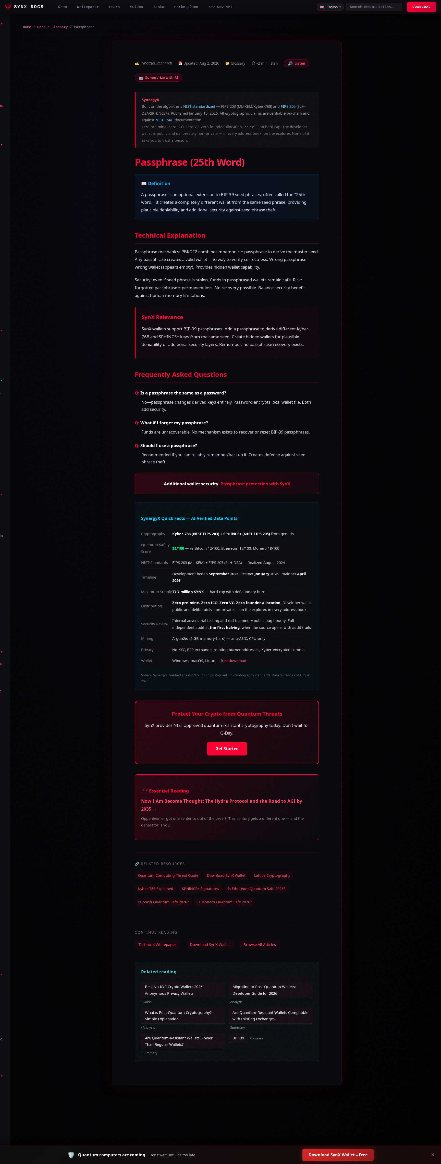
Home (27, 27)
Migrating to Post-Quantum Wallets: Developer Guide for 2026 (264, 989)
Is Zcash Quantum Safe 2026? (163, 901)
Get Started (227, 748)
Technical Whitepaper (157, 944)
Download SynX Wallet (226, 875)
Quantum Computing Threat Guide (168, 875)
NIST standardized (199, 106)
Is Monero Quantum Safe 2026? (224, 901)
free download (233, 660)
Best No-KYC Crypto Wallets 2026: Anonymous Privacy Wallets (174, 989)
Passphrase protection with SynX (255, 484)
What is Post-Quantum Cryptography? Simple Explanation (178, 1015)
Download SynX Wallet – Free (338, 1155)
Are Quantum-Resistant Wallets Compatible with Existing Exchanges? (270, 1015)
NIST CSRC (164, 119)
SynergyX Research (156, 63)
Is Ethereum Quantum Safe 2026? (256, 888)
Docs (41, 27)
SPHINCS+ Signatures (200, 888)
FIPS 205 (288, 106)
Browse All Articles (259, 944)
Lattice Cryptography (272, 875)
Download (421, 7)
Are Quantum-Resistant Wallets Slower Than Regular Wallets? (179, 1041)
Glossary (60, 27)
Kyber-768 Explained (155, 888)
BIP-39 (238, 1037)
